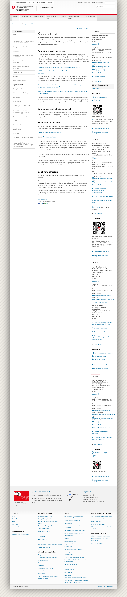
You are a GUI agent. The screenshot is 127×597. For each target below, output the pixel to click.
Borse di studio (69, 554)
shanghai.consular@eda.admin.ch (105, 414)
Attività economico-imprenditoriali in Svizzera (101, 527)
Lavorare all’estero (43, 560)
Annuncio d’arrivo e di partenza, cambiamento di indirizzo (74, 517)
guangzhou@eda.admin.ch (103, 178)
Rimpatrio (41, 565)
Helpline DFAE (88, 492)
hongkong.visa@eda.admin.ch (104, 299)
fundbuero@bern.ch (51, 137)
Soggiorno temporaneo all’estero (47, 557)
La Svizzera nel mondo (45, 2)
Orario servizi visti (99, 332)
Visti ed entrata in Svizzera (73, 17)
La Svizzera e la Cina (90, 16)
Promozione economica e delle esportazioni (99, 539)
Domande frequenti (43, 528)
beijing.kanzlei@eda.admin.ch (104, 70)
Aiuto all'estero (42, 539)
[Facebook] (39, 203)
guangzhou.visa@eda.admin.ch (104, 182)
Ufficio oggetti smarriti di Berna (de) (50, 133)
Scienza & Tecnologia (97, 543)
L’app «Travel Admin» (44, 547)
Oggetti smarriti (69, 543)
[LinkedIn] (42, 203)
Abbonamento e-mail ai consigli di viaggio (50, 544)
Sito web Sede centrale (99, 73)
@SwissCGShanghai (101, 453)
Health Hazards (69, 567)
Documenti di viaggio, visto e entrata (48, 526)
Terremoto (41, 534)
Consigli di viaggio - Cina (45, 516)
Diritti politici (68, 523)
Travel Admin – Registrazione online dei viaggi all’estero (76, 560)
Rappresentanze (26, 16)
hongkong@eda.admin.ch (102, 295)
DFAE (32, 2)
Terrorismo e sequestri (44, 531)
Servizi (64, 16)
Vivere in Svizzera (96, 521)
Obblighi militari (69, 546)
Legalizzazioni (69, 535)
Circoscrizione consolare (101, 128)
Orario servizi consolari (101, 328)
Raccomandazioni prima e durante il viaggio (48, 522)
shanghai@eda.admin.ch (102, 410)
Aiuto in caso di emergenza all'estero (75, 530)
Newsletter (15, 518)
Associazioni (41, 573)
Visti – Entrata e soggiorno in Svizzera (101, 516)
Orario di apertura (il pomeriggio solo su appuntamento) (99, 190)
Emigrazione (41, 555)
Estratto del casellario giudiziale (73, 549)
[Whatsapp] (46, 203)
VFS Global (95, 88)
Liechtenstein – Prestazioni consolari (75, 557)
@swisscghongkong (101, 356)
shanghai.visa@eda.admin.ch (103, 418)
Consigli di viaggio (38, 16)
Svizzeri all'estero (43, 571)
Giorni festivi (98, 82)
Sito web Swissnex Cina (100, 428)
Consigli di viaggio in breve (45, 518)
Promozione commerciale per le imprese (76, 578)
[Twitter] (41, 203)
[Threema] (44, 203)
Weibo (97, 100)
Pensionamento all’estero (45, 563)
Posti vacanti (15, 527)
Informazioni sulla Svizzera (98, 524)
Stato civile (68, 575)
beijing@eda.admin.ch (101, 62)
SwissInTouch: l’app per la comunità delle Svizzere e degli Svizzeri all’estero (76, 581)
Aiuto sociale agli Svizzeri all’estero (74, 533)
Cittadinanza (68, 572)
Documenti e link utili (44, 542)
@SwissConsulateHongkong (104, 353)
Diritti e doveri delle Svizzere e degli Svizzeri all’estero (48, 577)
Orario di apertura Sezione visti (103, 196)
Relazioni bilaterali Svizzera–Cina (100, 536)
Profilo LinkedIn (100, 359)
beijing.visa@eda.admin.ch (102, 66)
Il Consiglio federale (20, 2)
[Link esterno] (97, 110)
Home (13, 24)
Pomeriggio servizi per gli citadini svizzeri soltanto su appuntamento (101, 338)
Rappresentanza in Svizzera (45, 568)
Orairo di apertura (99, 76)
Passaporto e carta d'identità (72, 520)
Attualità (15, 16)
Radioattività (41, 536)
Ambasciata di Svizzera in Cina (20, 534)
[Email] (47, 203)
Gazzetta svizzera (69, 569)
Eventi (13, 521)
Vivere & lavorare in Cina (52, 17)
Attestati (67, 538)
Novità (13, 516)
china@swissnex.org (100, 422)
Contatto (95, 31)
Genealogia (68, 552)
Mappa (94, 44)
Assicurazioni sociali (70, 541)
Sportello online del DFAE (41, 492)
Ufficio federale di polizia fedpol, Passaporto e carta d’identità (58, 67)
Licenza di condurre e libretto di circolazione (73, 526)
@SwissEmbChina (101, 97)
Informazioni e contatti (97, 518)
